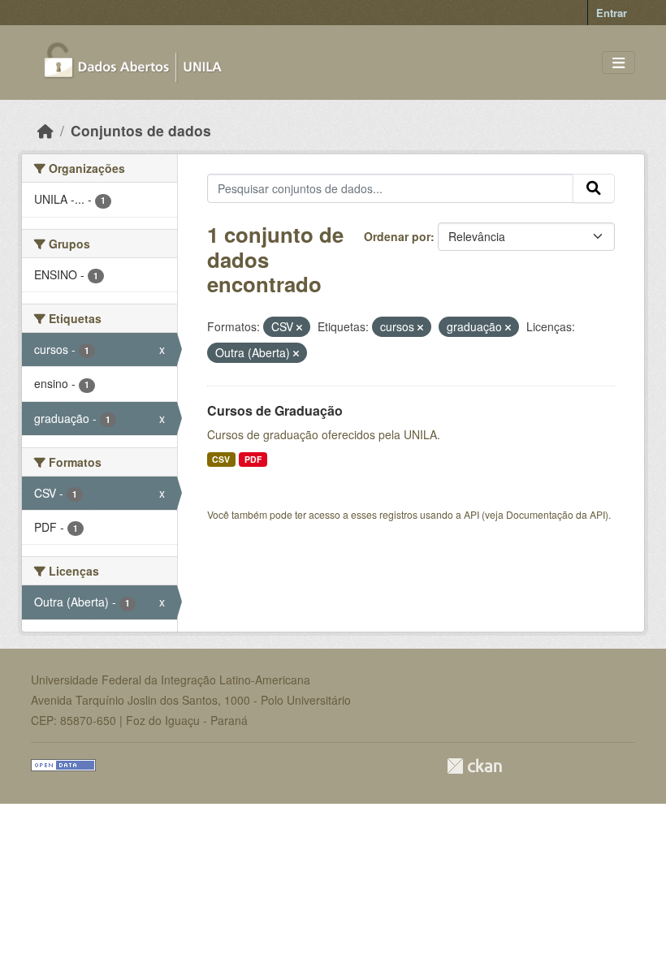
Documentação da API (555, 514)
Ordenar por (397, 236)
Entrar (611, 12)
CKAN (474, 766)
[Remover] (299, 327)
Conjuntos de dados (141, 130)
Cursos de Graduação (275, 410)
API (471, 514)
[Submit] (594, 188)
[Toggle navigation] (618, 63)
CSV (221, 459)
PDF (253, 459)
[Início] (45, 130)
